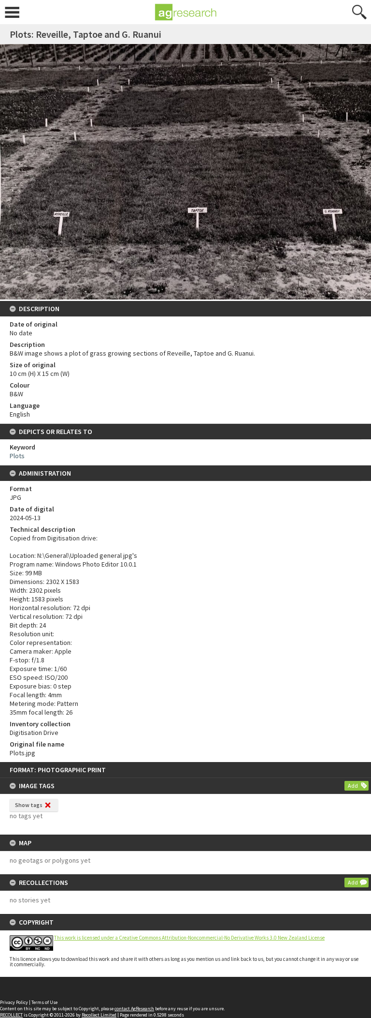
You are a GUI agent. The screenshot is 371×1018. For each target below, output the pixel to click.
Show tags (29, 804)
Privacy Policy (14, 1002)
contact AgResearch (134, 1008)
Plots (17, 455)
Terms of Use (44, 1002)
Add (353, 785)
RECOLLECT (11, 1015)
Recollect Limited (99, 1015)
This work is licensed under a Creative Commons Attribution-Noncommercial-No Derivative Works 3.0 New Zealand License (189, 937)
